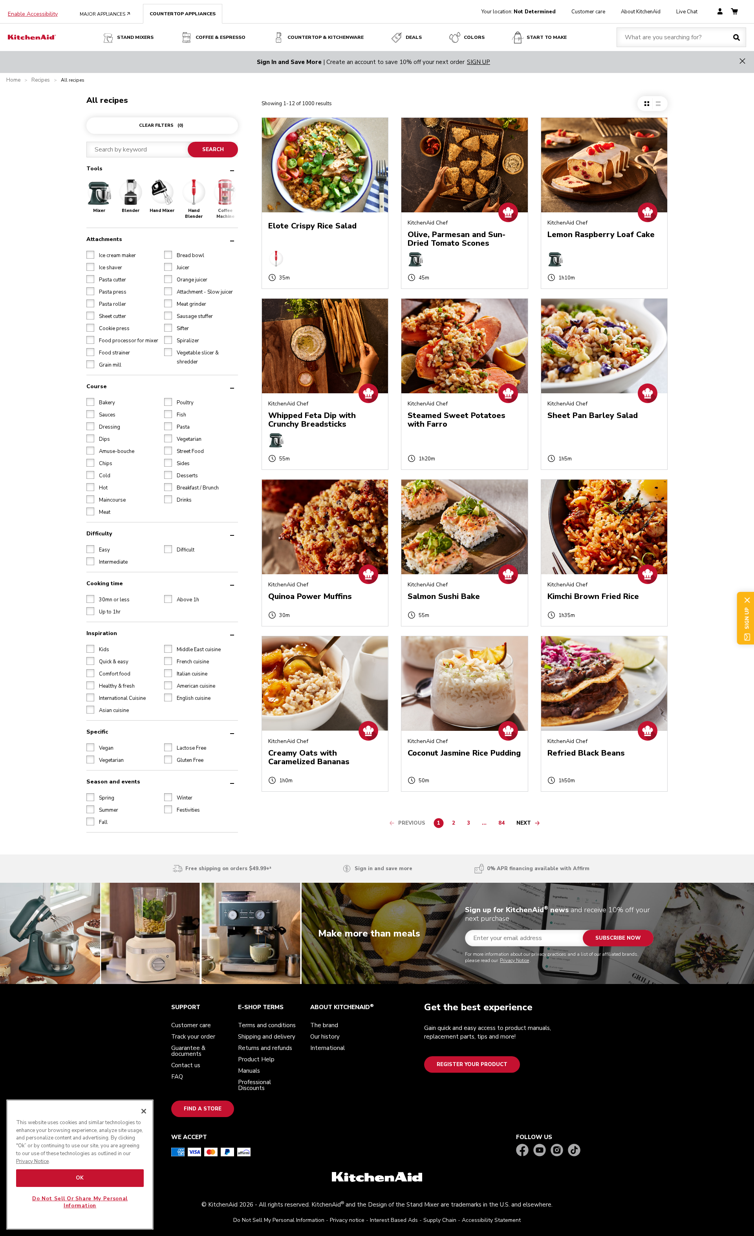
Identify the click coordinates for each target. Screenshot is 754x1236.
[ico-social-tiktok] (574, 1150)
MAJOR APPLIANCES (105, 14)
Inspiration (101, 633)
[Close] (143, 1111)
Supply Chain (439, 1220)
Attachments (104, 239)
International (327, 1048)
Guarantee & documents (188, 1051)
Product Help (256, 1059)
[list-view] (658, 103)
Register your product (472, 1064)
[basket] (734, 12)
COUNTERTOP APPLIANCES (183, 14)
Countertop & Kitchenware (325, 37)
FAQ (177, 1077)
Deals (414, 37)
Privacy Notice (514, 960)
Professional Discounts (254, 1085)
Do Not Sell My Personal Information (278, 1220)
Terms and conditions (267, 1025)
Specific (97, 731)
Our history (325, 1037)
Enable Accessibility (33, 14)
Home (13, 80)
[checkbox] (90, 254)
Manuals (249, 1071)
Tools (94, 168)
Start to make (547, 37)
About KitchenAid (641, 12)
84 (503, 824)
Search (212, 149)
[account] (720, 12)
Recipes (40, 80)
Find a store (202, 1108)
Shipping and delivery (266, 1037)
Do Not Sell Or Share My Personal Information (80, 1202)
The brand (324, 1025)
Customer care (588, 12)
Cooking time (104, 583)
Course (96, 386)
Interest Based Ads (394, 1220)
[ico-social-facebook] (522, 1150)
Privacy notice (347, 1220)
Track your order (193, 1037)
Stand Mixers (135, 37)
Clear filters (161, 125)
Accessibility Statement (491, 1220)
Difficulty (99, 533)
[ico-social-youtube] (539, 1150)
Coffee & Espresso (220, 37)
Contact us (185, 1065)
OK (80, 1177)
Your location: (518, 12)
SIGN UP (478, 62)
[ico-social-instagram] (557, 1150)
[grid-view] (646, 103)
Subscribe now (618, 938)
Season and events (113, 781)
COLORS (474, 37)
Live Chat (686, 12)
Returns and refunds (265, 1048)
